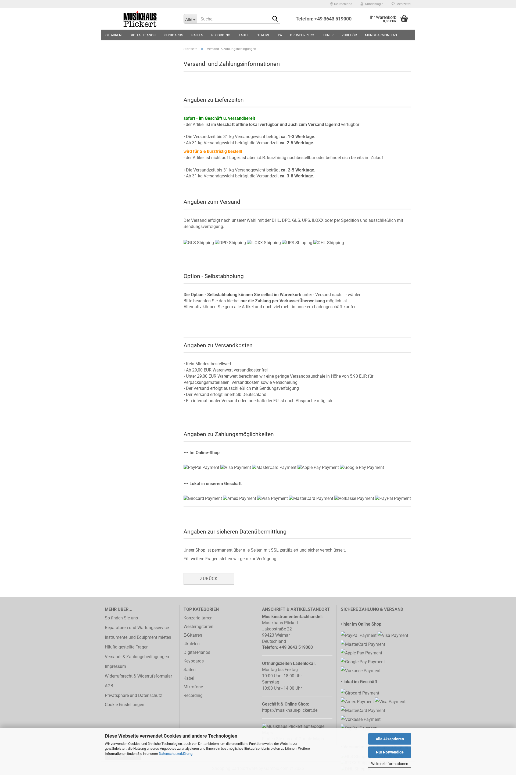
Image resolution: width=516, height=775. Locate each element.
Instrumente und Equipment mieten (138, 637)
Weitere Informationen (389, 764)
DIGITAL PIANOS (143, 35)
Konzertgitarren (198, 617)
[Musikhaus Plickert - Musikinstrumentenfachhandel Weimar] (140, 19)
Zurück (209, 578)
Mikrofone (193, 686)
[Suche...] (275, 19)
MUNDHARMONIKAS (381, 35)
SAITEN (197, 35)
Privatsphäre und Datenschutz (133, 695)
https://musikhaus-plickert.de (289, 710)
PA (280, 35)
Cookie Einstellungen (124, 704)
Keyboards (194, 661)
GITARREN (113, 35)
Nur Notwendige (390, 752)
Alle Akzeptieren (390, 739)
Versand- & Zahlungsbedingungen (137, 656)
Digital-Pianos (197, 652)
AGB (109, 685)
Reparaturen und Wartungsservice (137, 627)
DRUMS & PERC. (302, 35)
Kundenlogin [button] (373, 4)
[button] (341, 4)
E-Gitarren (193, 635)
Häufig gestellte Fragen (127, 647)
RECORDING (220, 35)
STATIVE (263, 35)
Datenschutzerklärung (175, 754)
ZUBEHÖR (349, 35)
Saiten (190, 669)
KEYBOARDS (173, 35)
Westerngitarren (198, 626)
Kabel (189, 678)
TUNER (328, 35)
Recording (193, 695)
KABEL (243, 35)
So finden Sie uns (121, 617)
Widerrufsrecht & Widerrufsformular (138, 676)
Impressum (115, 666)
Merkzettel (403, 4)
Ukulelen (192, 643)
